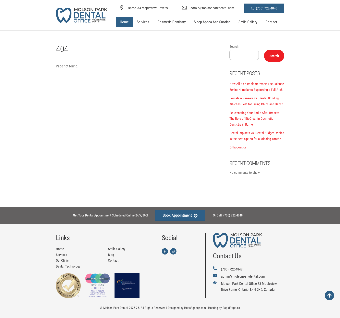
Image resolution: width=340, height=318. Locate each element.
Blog (111, 255)
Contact (271, 22)
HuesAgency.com (195, 308)
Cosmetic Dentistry (171, 22)
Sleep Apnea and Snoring (212, 22)
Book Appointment (177, 215)
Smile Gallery (247, 22)
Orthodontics (238, 147)
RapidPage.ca (231, 308)
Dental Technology (68, 266)
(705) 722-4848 (267, 8)
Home (124, 22)
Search (233, 46)
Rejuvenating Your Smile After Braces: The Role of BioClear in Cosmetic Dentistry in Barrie (254, 118)
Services (143, 22)
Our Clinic (62, 260)
